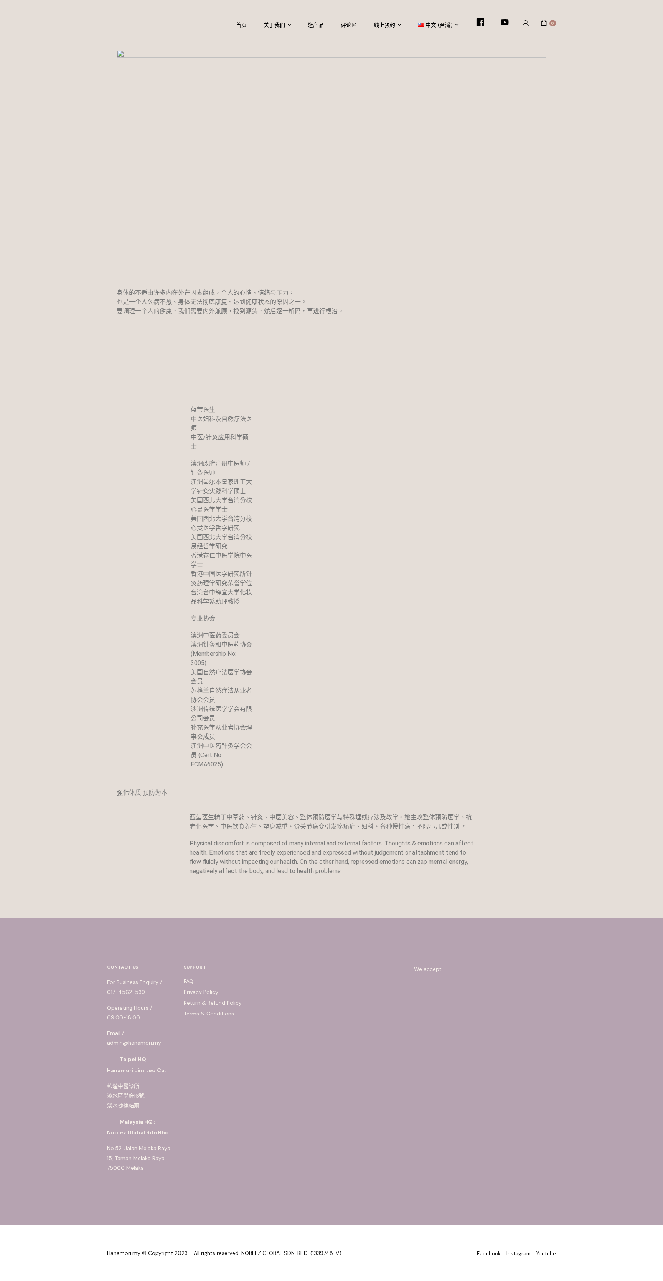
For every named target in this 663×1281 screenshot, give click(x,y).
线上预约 (384, 24)
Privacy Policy (201, 992)
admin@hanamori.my (134, 1042)
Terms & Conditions (209, 1013)
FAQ (188, 981)
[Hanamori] (130, 23)
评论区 (349, 24)
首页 (241, 24)
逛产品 (316, 24)
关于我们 (274, 24)
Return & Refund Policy (213, 1002)
